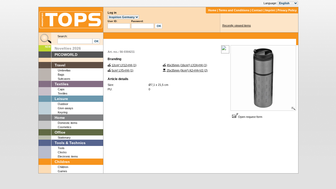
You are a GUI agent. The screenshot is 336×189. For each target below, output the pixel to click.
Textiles (62, 84)
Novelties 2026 (68, 48)
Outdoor (63, 104)
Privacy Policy (287, 10)
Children (62, 162)
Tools (61, 148)
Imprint (270, 10)
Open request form (250, 116)
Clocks (62, 152)
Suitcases (64, 78)
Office (60, 132)
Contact (257, 10)
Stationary (64, 137)
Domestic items (67, 122)
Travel (60, 65)
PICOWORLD (66, 54)
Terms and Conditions (234, 10)
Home (212, 10)
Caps (61, 89)
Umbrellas (64, 70)
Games (62, 171)
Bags (61, 74)
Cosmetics (64, 127)
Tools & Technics (70, 143)
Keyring (62, 112)
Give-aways (65, 108)
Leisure (61, 99)
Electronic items (68, 156)
